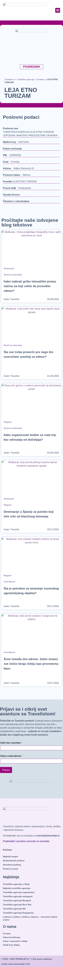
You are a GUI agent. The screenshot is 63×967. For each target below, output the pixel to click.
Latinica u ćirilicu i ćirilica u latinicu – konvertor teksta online (30, 918)
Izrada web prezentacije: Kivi (15, 964)
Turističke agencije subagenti (18, 896)
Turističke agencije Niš (14, 908)
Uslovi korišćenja (11, 937)
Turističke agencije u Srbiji (16, 884)
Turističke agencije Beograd (17, 900)
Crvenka (40, 79)
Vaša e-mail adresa (11, 756)
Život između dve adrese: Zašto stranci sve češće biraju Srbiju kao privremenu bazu (31, 663)
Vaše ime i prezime (11, 743)
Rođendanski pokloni (13, 860)
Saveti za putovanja (13, 274)
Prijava (6, 770)
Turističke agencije (25, 79)
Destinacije (9, 268)
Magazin (8, 422)
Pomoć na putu (10, 869)
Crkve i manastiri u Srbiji (15, 941)
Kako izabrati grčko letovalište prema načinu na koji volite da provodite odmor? (30, 286)
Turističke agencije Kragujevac (18, 913)
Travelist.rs (9, 79)
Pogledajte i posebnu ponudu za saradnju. (26, 841)
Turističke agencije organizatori (18, 892)
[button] (57, 10)
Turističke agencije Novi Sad (17, 904)
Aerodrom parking (12, 864)
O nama (7, 933)
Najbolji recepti (10, 856)
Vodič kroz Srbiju (11, 945)
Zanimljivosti (9, 581)
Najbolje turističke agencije (16, 888)
